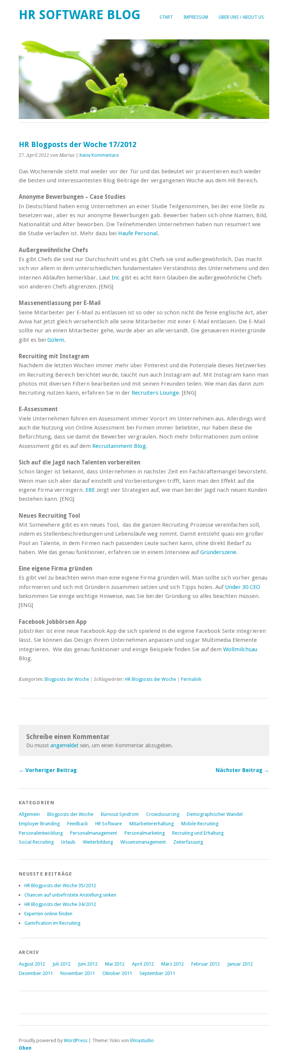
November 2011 (77, 973)
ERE (90, 490)
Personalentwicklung (41, 833)
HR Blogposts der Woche (150, 679)
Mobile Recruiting (199, 823)
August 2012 (32, 964)
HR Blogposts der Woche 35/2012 (60, 885)
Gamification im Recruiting (52, 923)
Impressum (195, 17)
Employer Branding (39, 823)
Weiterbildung (98, 842)
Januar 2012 (240, 964)
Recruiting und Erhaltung (198, 833)
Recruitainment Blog (119, 446)
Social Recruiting (36, 842)
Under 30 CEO (242, 587)
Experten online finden (48, 913)
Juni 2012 (88, 964)
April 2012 (143, 964)
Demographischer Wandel (215, 814)
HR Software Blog (80, 15)
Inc (116, 277)
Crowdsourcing (162, 814)
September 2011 (157, 973)
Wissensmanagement (143, 842)
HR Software (108, 823)
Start (166, 17)
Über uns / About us (241, 17)
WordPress (75, 1040)
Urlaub (68, 842)
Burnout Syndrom (120, 814)
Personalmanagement (93, 833)
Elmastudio (142, 1040)
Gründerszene (218, 552)
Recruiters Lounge (155, 392)
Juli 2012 (61, 964)
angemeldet (64, 745)
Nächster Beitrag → (242, 770)
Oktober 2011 (117, 973)
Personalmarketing (144, 833)
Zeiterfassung (188, 842)
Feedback (77, 823)
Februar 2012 (205, 964)
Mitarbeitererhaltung (151, 823)
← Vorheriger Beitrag (48, 770)
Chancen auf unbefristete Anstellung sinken (70, 895)
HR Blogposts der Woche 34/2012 (60, 904)
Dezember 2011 (36, 973)
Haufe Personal (138, 233)
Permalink (191, 679)
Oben (25, 1048)
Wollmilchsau (240, 649)
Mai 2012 (114, 964)
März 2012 (172, 964)
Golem (55, 339)
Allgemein (29, 814)
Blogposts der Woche (67, 679)
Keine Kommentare (99, 155)
